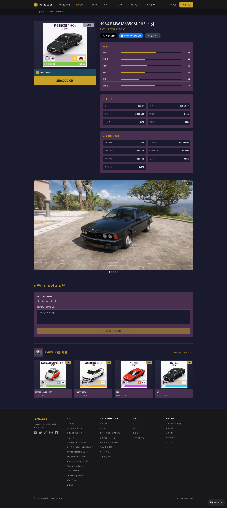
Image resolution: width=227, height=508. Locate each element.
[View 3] (113, 271)
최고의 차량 (132, 4)
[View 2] (111, 271)
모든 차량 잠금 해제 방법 (110, 433)
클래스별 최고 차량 (107, 437)
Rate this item (44, 296)
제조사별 (103, 423)
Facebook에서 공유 (132, 35)
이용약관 (169, 428)
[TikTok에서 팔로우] (45, 432)
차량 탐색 (79, 4)
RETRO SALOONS (116, 29)
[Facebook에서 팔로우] (56, 432)
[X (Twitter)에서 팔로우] (40, 432)
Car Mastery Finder (75, 475)
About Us (170, 437)
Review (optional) (46, 307)
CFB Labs (70, 485)
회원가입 (186, 4)
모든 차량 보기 (106, 456)
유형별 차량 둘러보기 (75, 428)
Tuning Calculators (75, 466)
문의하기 (169, 433)
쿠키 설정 (170, 442)
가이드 (105, 4)
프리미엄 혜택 (64, 4)
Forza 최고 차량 (106, 447)
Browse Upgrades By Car (77, 452)
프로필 (135, 433)
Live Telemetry (73, 470)
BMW (102, 29)
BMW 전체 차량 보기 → (183, 352)
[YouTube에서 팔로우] (35, 432)
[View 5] (117, 271)
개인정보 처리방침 (173, 423)
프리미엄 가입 (138, 437)
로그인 (173, 4)
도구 (118, 4)
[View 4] (115, 271)
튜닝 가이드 (71, 437)
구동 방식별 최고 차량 (109, 442)
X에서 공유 (110, 35)
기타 (93, 4)
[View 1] (109, 272)
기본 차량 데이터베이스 (76, 442)
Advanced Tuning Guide (77, 461)
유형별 (102, 428)
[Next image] (189, 225)
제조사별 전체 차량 (74, 433)
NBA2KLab (71, 480)
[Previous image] (38, 225)
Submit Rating (113, 331)
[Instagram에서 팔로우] (51, 432)
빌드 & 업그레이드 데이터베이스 (80, 447)
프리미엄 (148, 4)
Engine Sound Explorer (77, 456)
